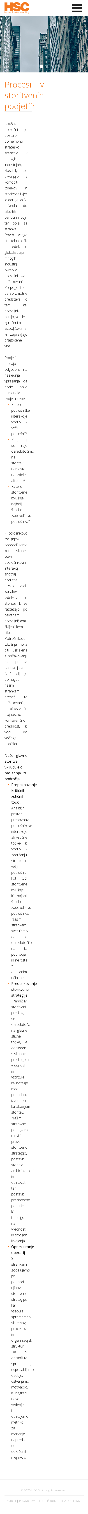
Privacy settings (70, 1501)
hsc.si (35, 1490)
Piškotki (51, 1501)
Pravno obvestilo (30, 1501)
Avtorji (11, 1501)
